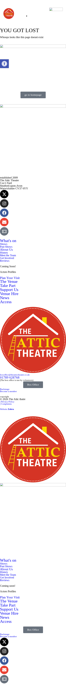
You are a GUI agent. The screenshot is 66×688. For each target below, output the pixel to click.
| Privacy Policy (7, 401)
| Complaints (6, 404)
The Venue (9, 281)
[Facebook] (4, 213)
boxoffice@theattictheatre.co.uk (15, 374)
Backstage (4, 389)
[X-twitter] (4, 194)
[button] (4, 63)
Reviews (4, 260)
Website (7, 409)
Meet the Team (8, 255)
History (4, 252)
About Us (6, 249)
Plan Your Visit (10, 278)
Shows (3, 244)
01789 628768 (9, 377)
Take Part (8, 285)
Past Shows (6, 246)
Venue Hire (9, 293)
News (4, 298)
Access (6, 302)
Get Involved (7, 258)
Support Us (9, 289)
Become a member (8, 391)
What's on (8, 240)
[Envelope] (4, 222)
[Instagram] (4, 203)
